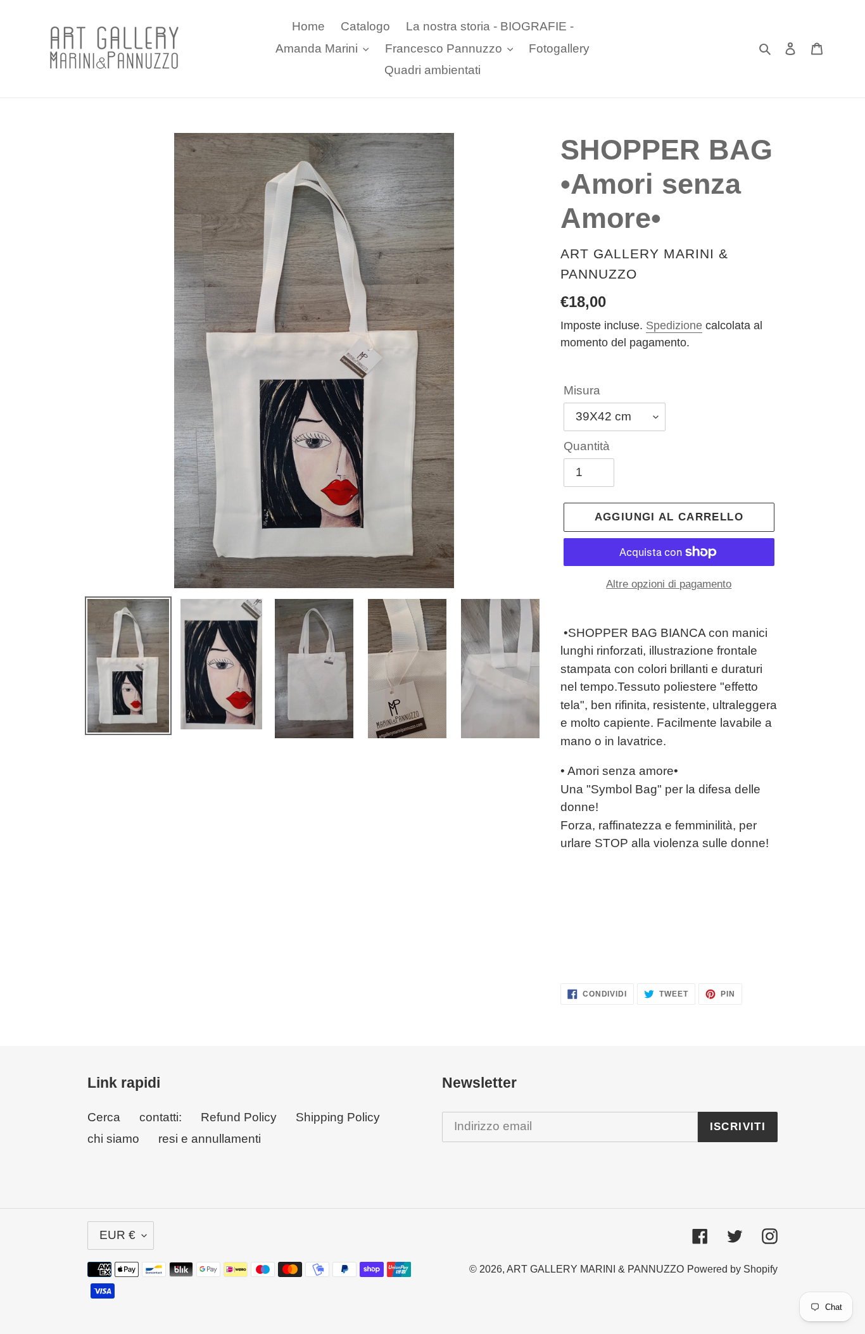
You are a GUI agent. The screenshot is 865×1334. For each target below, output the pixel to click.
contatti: (160, 1117)
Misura (582, 390)
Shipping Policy (338, 1117)
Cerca (103, 1117)
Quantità (587, 446)
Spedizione (674, 325)
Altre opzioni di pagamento (668, 584)
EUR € (117, 1235)
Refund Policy (239, 1117)
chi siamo (113, 1138)
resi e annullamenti (209, 1138)
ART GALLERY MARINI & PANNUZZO (595, 1269)
